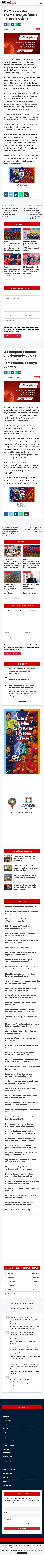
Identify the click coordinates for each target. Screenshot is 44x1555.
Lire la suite (32, 1553)
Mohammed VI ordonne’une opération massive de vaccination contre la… (21, 968)
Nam (11, 1317)
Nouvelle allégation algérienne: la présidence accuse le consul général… (21, 1146)
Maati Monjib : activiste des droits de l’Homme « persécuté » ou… (20, 975)
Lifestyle (6, 1481)
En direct (7, 229)
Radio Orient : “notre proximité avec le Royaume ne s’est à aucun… (20, 953)
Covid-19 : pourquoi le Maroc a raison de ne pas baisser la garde (21, 1082)
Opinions (6, 1449)
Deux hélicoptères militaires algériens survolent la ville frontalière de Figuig (23, 1319)
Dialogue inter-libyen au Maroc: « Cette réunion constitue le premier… (21, 989)
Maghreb (6, 1416)
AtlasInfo (8, 1519)
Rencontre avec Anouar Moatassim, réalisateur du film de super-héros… (20, 1011)
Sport (38, 29)
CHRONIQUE (7, 1486)
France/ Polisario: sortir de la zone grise (21, 907)
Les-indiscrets (8, 1473)
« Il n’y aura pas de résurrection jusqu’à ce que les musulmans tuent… (22, 982)
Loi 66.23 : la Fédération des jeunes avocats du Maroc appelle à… (25, 858)
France (5, 1429)
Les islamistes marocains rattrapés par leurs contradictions (21, 941)
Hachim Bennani (15, 1377)
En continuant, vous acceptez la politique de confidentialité (18, 1524)
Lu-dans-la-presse (10, 1465)
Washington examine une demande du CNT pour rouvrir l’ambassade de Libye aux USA (10, 212)
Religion (5, 1437)
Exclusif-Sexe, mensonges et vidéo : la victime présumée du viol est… (21, 1053)
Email (5, 1512)
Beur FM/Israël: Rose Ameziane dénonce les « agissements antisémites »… (21, 913)
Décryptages (7, 1461)
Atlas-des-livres (9, 1469)
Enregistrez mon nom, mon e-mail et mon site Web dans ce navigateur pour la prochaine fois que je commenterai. (21, 329)
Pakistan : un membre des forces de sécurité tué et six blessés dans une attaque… (22, 693)
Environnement (8, 1441)
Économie (27, 571)
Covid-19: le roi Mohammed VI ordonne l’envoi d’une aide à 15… (21, 1118)
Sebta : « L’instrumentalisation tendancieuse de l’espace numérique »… (20, 679)
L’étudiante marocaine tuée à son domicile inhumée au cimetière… (19, 1175)
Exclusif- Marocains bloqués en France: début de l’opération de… (21, 1096)
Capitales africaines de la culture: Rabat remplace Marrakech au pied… (22, 1182)
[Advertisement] (22, 1238)
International (8, 546)
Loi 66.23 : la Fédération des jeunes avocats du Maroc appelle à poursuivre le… (22, 671)
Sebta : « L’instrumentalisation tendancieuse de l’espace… (26, 876)
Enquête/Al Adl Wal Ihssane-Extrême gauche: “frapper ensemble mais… (20, 996)
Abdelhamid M (15, 1332)
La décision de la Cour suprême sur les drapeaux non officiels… (21, 1154)
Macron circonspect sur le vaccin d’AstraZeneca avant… (19, 920)
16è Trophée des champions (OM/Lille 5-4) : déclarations (33, 530)
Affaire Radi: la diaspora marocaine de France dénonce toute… (21, 1018)
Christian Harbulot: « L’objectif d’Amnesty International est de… (22, 1068)
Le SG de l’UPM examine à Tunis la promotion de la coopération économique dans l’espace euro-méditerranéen (33, 213)
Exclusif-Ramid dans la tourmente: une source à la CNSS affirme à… (21, 1104)
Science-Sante (8, 1445)
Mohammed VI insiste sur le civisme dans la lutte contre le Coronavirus (22, 1025)
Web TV (5, 1477)
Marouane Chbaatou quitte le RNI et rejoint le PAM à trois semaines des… (26, 887)
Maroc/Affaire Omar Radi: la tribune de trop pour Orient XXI (21, 1032)
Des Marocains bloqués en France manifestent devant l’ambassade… (19, 1125)
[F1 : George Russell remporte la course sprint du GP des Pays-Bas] (31, 259)
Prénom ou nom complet (11, 1506)
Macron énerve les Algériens (17, 947)
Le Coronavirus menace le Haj (17, 1210)
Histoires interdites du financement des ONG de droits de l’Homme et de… (21, 1061)
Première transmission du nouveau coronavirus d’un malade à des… (19, 1204)
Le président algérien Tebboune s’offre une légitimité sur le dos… (21, 1161)
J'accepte (21, 1553)
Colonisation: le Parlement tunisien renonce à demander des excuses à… (20, 1132)
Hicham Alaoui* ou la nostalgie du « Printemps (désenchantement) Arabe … (22, 961)
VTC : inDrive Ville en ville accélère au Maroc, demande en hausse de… (26, 868)
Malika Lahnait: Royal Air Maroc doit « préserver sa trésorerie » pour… (19, 1168)
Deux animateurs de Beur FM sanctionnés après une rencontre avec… (22, 934)
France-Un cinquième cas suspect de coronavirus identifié (20, 1196)
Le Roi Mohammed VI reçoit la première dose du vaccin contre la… (21, 927)
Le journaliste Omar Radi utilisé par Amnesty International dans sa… (19, 1075)
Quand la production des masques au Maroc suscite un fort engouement (21, 1139)
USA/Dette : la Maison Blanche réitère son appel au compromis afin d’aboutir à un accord (10, 532)
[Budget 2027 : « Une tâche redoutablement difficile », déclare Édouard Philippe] (31, 577)
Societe (5, 1433)
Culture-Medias (8, 1457)
